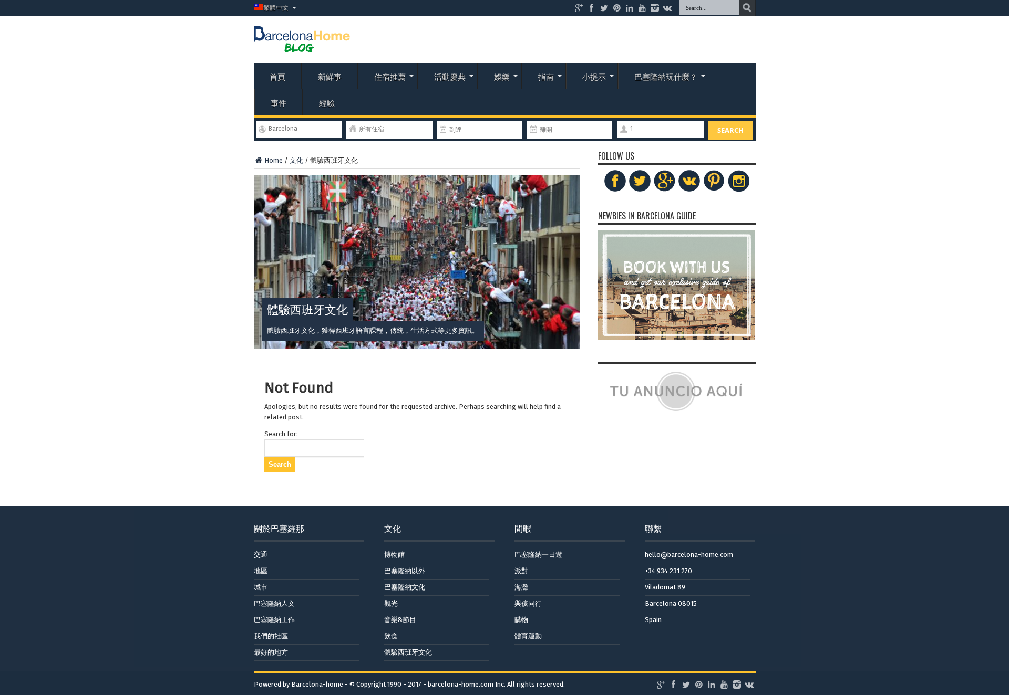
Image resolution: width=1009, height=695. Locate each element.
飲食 (391, 636)
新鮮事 (330, 76)
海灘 (521, 587)
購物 (521, 620)
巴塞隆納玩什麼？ (665, 76)
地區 (260, 571)
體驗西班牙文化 (408, 652)
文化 (296, 160)
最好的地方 (271, 652)
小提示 (594, 76)
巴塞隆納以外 (404, 571)
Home (273, 160)
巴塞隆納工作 (274, 620)
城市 (260, 587)
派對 (521, 571)
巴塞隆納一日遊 (538, 555)
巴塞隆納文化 (404, 587)
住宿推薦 (390, 76)
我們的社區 (271, 636)
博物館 (394, 555)
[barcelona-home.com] (302, 44)
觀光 (391, 603)
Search (730, 130)
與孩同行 (528, 603)
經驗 (327, 102)
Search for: (281, 434)
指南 (546, 76)
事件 (278, 102)
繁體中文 (276, 8)
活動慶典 (450, 76)
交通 (260, 555)
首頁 (277, 76)
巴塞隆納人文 (274, 603)
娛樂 (502, 76)
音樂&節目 (400, 620)
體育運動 (528, 636)
